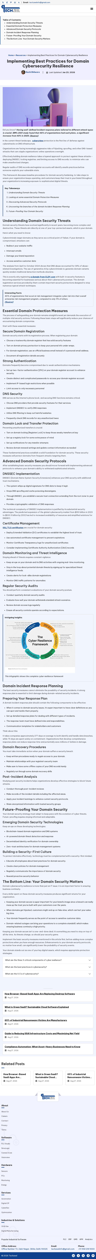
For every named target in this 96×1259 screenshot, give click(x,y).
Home (11, 55)
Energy (4, 1185)
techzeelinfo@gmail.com (36, 2)
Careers (4, 1116)
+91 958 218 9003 (86, 1249)
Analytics (88, 1239)
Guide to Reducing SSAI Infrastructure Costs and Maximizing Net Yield (42, 1033)
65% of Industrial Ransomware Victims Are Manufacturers (36, 1020)
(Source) (9, 302)
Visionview (5, 1157)
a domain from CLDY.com (43, 277)
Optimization (6, 1212)
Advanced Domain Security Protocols (23, 29)
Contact (4, 1121)
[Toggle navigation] (92, 8)
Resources (21, 55)
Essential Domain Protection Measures (23, 26)
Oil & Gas (5, 1226)
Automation (6, 1199)
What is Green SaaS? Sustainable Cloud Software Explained (37, 1007)
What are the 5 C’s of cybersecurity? (22, 974)
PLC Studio (5, 1144)
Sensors (4, 1171)
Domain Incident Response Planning (22, 32)
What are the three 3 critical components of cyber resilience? (33, 960)
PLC (64, 1239)
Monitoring (5, 1180)
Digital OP (5, 1203)
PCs (3, 1176)
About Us (5, 1112)
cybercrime (37, 141)
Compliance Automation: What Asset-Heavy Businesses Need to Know (42, 1046)
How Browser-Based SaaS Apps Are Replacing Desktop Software (40, 993)
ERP (70, 1239)
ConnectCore (6, 1153)
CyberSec (5, 1208)
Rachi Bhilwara (32, 72)
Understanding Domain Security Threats (24, 23)
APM (81, 1239)
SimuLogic (5, 1148)
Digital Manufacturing (9, 1231)
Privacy (4, 1125)
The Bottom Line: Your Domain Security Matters (28, 39)
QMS (75, 1239)
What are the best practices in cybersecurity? (26, 967)
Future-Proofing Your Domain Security (23, 35)
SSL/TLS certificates (13, 527)
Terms (3, 1130)
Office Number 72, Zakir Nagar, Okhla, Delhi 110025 (24, 1249)
